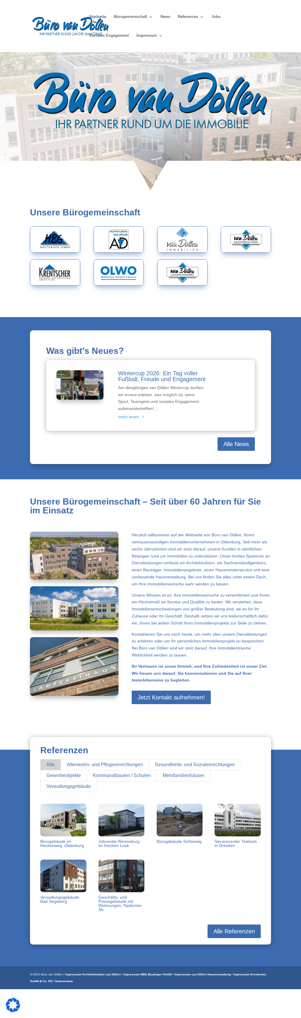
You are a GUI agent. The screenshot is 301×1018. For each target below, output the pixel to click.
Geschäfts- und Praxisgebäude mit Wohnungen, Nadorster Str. (120, 903)
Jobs (216, 17)
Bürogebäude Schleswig (179, 841)
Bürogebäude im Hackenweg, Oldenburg (62, 843)
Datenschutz (64, 981)
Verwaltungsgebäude (68, 786)
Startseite (97, 17)
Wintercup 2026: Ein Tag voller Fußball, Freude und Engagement (162, 376)
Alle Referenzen (234, 931)
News (165, 17)
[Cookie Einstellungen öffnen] (13, 1010)
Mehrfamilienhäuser (183, 775)
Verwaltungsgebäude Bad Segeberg (59, 899)
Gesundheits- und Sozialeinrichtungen (195, 764)
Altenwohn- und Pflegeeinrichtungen (105, 764)
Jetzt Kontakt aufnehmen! (171, 697)
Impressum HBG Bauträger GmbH (147, 974)
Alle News (236, 444)
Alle (50, 764)
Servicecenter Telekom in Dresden (236, 843)
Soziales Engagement (109, 36)
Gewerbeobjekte (63, 775)
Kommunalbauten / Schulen (122, 775)
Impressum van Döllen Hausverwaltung (202, 974)
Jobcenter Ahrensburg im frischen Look (119, 843)
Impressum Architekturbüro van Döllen (93, 974)
